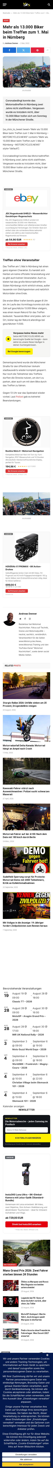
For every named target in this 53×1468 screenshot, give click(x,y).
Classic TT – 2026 (22, 1001)
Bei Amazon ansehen (16, 244)
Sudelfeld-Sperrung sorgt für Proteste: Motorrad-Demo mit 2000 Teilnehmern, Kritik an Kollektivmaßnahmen (24, 879)
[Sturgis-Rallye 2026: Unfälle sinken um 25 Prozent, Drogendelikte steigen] (26, 685)
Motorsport (10, 1265)
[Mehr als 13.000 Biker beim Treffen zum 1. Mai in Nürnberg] (26, 72)
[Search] (48, 4)
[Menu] (5, 4)
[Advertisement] (24, 962)
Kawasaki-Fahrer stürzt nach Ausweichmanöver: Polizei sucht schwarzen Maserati (26, 791)
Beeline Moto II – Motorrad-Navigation (25, 451)
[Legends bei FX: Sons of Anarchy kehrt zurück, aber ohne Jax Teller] (11, 1301)
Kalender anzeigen (13, 1106)
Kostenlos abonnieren (28, 1138)
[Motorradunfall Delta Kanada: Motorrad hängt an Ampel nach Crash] (26, 728)
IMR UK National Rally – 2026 (28, 1034)
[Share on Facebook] (9, 50)
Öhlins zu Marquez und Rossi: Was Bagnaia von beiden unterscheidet (35, 1285)
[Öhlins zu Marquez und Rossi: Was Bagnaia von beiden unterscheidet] (11, 1285)
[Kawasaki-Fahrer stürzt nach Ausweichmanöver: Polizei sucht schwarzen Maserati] (26, 771)
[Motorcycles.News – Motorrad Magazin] (26, 4)
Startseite (6, 13)
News (6, 20)
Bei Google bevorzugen (19, 351)
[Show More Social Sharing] (47, 50)
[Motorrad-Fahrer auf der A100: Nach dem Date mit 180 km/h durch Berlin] (26, 817)
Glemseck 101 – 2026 (24, 1101)
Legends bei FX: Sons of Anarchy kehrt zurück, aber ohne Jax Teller (33, 1301)
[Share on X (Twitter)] (23, 50)
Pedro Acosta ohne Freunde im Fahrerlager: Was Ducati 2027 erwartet (35, 1333)
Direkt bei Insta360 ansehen (26, 1224)
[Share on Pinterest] (37, 50)
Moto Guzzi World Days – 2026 (29, 1049)
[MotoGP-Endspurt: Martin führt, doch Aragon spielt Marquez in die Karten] (11, 1317)
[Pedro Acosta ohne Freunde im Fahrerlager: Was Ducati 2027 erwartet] (11, 1334)
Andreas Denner (11, 43)
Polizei (19, 396)
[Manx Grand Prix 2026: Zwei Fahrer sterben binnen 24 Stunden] (26, 1253)
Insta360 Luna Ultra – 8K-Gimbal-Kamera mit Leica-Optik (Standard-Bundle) (24, 1197)
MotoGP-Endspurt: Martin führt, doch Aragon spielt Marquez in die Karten (33, 1317)
